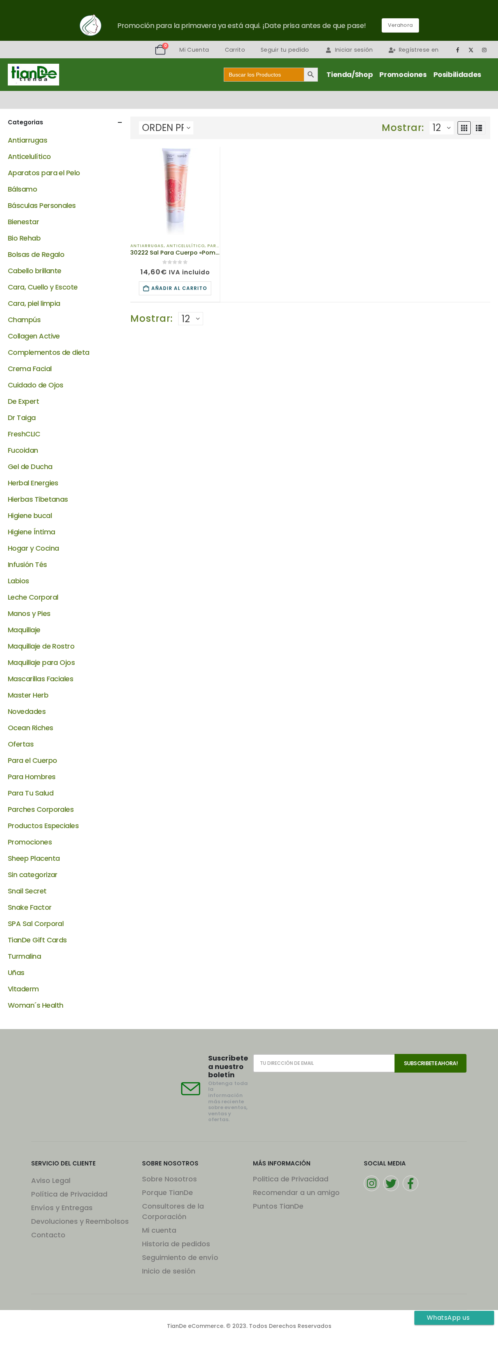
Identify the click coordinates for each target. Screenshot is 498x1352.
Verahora (400, 25)
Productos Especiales (43, 825)
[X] (471, 49)
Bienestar (23, 222)
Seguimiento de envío (180, 1257)
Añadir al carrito (179, 288)
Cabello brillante (34, 271)
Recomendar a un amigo (296, 1192)
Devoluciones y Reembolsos (80, 1221)
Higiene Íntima (31, 532)
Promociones (402, 74)
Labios (18, 581)
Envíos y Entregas (62, 1207)
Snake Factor (30, 907)
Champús (24, 319)
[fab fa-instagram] (371, 1183)
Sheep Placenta (34, 858)
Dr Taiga (22, 417)
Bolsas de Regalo (36, 254)
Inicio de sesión (168, 1271)
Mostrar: (403, 128)
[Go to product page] (175, 191)
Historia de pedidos (176, 1244)
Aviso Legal (50, 1180)
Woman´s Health (35, 1005)
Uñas (16, 972)
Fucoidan (23, 450)
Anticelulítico (186, 246)
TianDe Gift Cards (37, 940)
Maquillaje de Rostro (41, 646)
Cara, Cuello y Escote (43, 287)
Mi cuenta (159, 1230)
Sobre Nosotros (169, 1179)
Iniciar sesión (354, 50)
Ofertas (20, 744)
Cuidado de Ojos (35, 385)
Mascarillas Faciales (40, 679)
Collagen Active (34, 336)
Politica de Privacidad (290, 1179)
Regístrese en (419, 50)
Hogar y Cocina (33, 548)
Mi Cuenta (194, 50)
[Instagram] (484, 49)
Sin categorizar (33, 874)
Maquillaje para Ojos (41, 662)
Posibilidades (457, 74)
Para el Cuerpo (32, 760)
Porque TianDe (167, 1192)
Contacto (48, 1235)
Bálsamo (22, 189)
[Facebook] (457, 49)
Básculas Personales (42, 205)
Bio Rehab (24, 238)
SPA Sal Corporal (35, 923)
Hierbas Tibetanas (38, 499)
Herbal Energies (33, 483)
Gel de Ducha (30, 466)
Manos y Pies (29, 613)
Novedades (27, 711)
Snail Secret (27, 891)
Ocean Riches (30, 728)
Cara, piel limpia (34, 303)
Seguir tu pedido (285, 50)
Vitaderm (23, 989)
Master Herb (28, 695)
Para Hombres (32, 777)
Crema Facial (30, 368)
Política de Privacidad (69, 1194)
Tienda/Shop (349, 74)
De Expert (23, 401)
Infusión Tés (27, 564)
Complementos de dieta (48, 352)
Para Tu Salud (30, 793)
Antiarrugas (147, 246)
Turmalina (24, 956)
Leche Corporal (33, 597)
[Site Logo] (33, 74)
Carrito (235, 50)
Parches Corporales (41, 809)
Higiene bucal (30, 515)
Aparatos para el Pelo (44, 173)
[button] (464, 127)
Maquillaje (24, 630)
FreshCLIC (24, 434)
